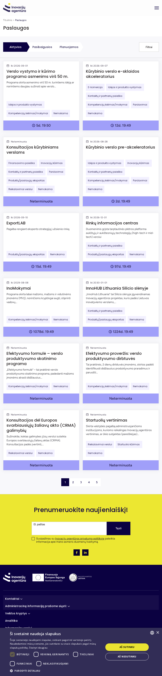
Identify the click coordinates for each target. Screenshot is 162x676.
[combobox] (152, 633)
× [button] (157, 632)
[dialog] (81, 652)
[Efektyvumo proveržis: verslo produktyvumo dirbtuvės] (121, 373)
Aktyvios (15, 47)
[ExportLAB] (41, 242)
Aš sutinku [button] (127, 647)
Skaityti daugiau (38, 647)
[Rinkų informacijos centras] (121, 242)
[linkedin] (85, 552)
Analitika (11, 621)
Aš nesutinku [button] (127, 656)
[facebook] (76, 552)
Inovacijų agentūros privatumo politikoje (80, 538)
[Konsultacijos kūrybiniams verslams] (41, 171)
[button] (149, 47)
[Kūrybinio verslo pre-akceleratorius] (121, 171)
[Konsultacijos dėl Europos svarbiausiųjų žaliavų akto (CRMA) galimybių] (41, 440)
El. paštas (39, 524)
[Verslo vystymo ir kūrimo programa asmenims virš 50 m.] (41, 95)
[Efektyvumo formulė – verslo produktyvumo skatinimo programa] (41, 373)
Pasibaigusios (42, 47)
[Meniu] (156, 8)
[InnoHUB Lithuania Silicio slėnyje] (121, 307)
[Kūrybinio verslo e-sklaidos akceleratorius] (121, 95)
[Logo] (14, 8)
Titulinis (7, 20)
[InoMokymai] (41, 307)
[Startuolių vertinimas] (121, 440)
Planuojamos (69, 47)
